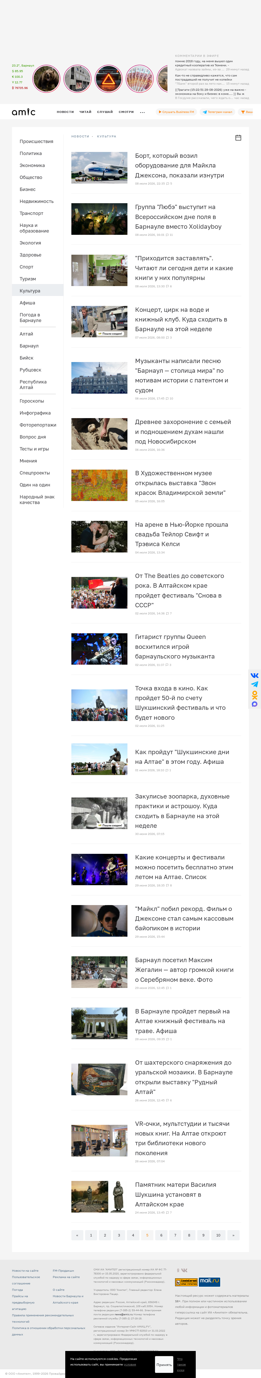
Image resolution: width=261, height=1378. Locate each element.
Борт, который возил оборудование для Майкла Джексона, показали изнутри (179, 165)
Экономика (32, 165)
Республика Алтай (33, 384)
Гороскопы (32, 401)
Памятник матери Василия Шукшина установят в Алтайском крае (175, 1194)
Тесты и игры (34, 449)
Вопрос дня (33, 437)
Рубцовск (30, 369)
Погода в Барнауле (30, 317)
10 (218, 1235)
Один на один (35, 484)
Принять (164, 1364)
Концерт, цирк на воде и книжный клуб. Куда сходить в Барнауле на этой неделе (181, 319)
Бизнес (28, 189)
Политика (31, 153)
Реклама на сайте (66, 1277)
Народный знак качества (37, 499)
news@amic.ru (124, 1314)
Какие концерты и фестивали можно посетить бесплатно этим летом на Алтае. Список (184, 866)
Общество (31, 177)
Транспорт (31, 213)
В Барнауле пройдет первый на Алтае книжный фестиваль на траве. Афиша (182, 1020)
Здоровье (30, 254)
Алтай (26, 334)
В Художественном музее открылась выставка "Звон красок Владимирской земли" (180, 482)
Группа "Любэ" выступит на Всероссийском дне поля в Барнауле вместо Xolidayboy (178, 216)
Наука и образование (34, 228)
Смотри (126, 112)
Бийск (26, 357)
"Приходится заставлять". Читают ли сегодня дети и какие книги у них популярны (184, 267)
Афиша (27, 302)
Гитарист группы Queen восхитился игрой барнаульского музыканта (175, 646)
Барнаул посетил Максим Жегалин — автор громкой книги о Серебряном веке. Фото (184, 969)
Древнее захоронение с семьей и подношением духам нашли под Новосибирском (183, 431)
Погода (17, 1290)
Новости (65, 112)
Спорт (26, 266)
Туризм (28, 278)
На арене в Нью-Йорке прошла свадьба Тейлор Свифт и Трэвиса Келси (181, 534)
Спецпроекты (35, 472)
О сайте (58, 1290)
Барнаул (29, 346)
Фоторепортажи (38, 425)
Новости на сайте (25, 1270)
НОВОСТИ (80, 136)
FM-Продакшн (63, 1270)
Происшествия (36, 141)
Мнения (28, 460)
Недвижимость (37, 201)
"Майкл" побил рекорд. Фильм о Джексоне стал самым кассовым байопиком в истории (184, 918)
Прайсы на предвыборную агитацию (23, 1302)
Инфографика (35, 413)
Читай (85, 112)
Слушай (105, 112)
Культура (30, 290)
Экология (30, 243)
